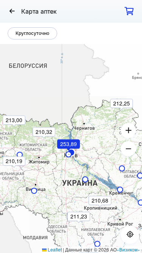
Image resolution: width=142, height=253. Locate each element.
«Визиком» (128, 249)
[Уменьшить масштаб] (128, 148)
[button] (97, 243)
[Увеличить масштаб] (128, 130)
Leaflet (54, 249)
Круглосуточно (32, 33)
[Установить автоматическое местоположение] (130, 235)
